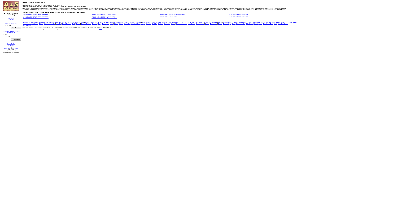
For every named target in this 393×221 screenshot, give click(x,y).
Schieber (154, 24)
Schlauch (160, 24)
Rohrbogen (105, 24)
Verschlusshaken (283, 24)
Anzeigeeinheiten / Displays (56, 22)
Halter (201, 22)
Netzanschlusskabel (49, 24)
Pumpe (78, 24)
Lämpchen (289, 22)
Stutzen (207, 24)
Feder (159, 22)
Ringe (99, 24)
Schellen (148, 24)
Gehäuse (183, 22)
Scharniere (127, 24)
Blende (97, 22)
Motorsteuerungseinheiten (30, 24)
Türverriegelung (258, 24)
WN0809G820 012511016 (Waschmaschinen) (36, 18)
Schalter (121, 24)
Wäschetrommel (27, 25)
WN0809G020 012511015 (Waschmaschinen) (104, 16)
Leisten (283, 22)
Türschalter (249, 24)
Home (100, 29)
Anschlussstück (43, 22)
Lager (262, 22)
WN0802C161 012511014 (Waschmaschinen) (36, 16)
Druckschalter (119, 22)
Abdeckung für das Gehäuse (30, 22)
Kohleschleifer (256, 22)
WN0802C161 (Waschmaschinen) (238, 14)
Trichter (220, 24)
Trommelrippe (227, 24)
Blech (92, 22)
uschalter (58, 24)
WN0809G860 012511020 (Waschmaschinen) (104, 18)
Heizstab (214, 22)
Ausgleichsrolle (69, 22)
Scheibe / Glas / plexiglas (138, 24)
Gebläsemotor (176, 22)
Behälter (87, 22)
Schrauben (167, 24)
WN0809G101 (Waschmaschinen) (169, 16)
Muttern (41, 24)
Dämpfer (138, 22)
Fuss (170, 22)
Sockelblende (191, 24)
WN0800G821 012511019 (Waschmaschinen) (36, 14)
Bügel (101, 22)
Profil (73, 24)
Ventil (275, 24)
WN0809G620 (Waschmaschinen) (238, 16)
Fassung (154, 22)
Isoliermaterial (227, 22)
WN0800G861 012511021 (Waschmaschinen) (104, 14)
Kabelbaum (235, 22)
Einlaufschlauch (146, 22)
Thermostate (213, 24)
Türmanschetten (240, 24)
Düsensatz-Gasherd (129, 22)
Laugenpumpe (276, 22)
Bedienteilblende (79, 22)
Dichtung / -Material (109, 22)
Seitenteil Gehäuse (181, 24)
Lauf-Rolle (268, 22)
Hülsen (220, 22)
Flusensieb (165, 22)
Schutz (173, 24)
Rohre (111, 24)
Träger (233, 24)
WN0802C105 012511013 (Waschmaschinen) (173, 14)
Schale (116, 24)
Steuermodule (200, 24)
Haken (196, 22)
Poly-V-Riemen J (66, 24)
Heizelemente (207, 22)
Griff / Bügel (190, 22)
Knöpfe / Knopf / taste (245, 22)
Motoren (295, 22)
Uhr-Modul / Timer (268, 24)
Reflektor (94, 24)
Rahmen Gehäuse (86, 24)
